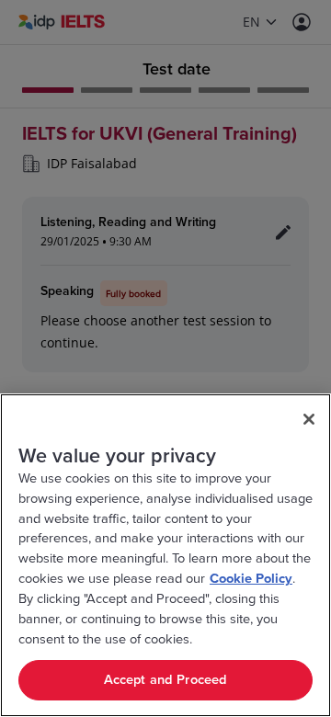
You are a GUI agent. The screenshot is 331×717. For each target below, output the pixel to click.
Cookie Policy (251, 578)
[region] (165, 555)
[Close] (309, 419)
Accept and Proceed (166, 680)
